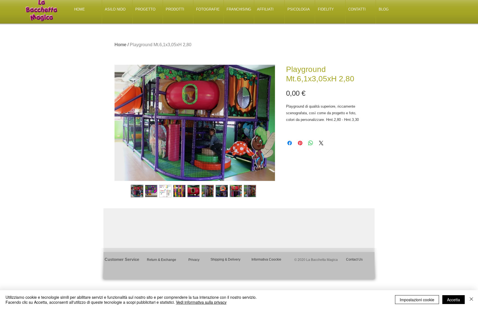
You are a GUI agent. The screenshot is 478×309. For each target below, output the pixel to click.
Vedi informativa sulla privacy (201, 302)
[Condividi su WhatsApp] (310, 143)
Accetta (453, 299)
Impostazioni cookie (417, 299)
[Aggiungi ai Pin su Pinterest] (300, 143)
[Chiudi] (471, 300)
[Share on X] (321, 143)
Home (120, 44)
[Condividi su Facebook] (289, 143)
